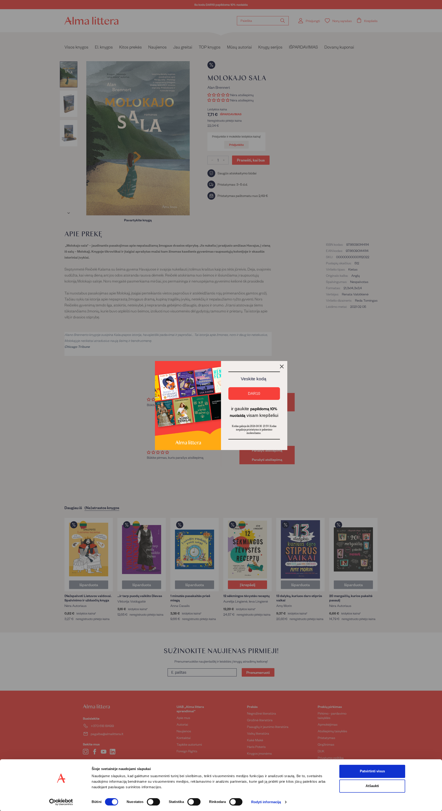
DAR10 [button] (254, 393)
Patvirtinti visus (372, 771)
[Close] (281, 366)
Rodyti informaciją (266, 802)
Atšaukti (372, 786)
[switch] (153, 801)
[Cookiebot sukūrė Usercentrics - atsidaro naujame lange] (61, 802)
